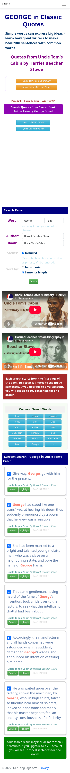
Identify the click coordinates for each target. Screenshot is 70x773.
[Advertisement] (35, 171)
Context (12, 489)
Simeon (35, 432)
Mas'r (35, 438)
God (53, 432)
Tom (17, 427)
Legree (35, 416)
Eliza (53, 421)
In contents (32, 267)
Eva (17, 416)
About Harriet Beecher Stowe (36, 87)
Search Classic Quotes (33, 122)
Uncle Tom (17, 432)
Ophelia (17, 438)
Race (17, 444)
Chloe (35, 427)
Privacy (44, 768)
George (35, 444)
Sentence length (35, 272)
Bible (35, 421)
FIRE (53, 427)
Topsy (17, 421)
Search (33, 281)
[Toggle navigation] (64, 4)
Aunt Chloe (53, 438)
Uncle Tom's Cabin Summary (37, 80)
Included (30, 253)
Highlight (24, 489)
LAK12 (6, 4)
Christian (53, 416)
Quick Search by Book (33, 128)
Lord (53, 444)
